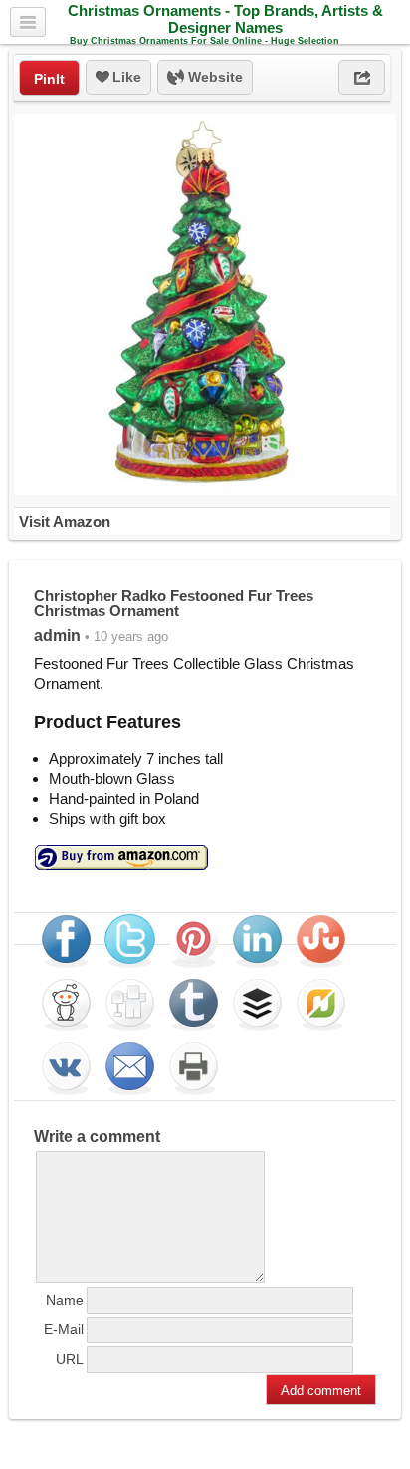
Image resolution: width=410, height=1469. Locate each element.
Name (65, 1300)
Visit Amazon (64, 521)
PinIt (49, 79)
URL (70, 1359)
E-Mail (64, 1329)
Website (213, 77)
